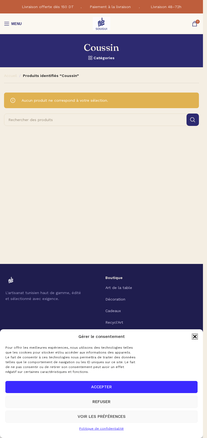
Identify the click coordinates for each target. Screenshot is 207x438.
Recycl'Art (114, 322)
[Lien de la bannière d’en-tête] (101, 6)
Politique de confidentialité (101, 428)
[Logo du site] (102, 23)
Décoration (115, 299)
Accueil (10, 75)
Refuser (101, 401)
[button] (195, 336)
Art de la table (118, 287)
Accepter (101, 386)
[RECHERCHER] (193, 120)
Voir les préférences (102, 416)
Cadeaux (113, 311)
